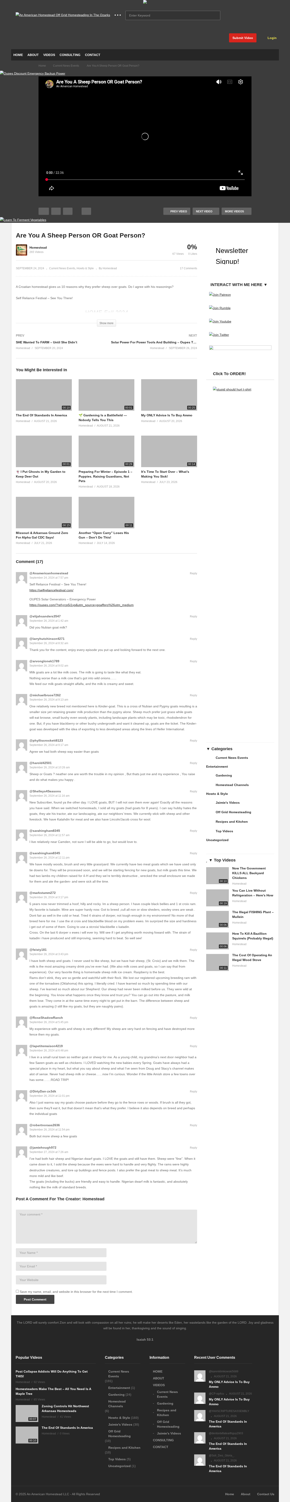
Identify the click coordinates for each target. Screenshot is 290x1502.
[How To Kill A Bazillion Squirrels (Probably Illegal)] (217, 940)
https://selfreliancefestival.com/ (51, 590)
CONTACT (92, 55)
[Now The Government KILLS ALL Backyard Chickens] (217, 875)
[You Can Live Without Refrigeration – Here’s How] (217, 897)
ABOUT (33, 55)
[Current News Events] (209, 759)
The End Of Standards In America (41, 415)
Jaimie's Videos (228, 802)
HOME (18, 55)
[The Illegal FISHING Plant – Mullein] (217, 919)
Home (229, 1494)
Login (272, 38)
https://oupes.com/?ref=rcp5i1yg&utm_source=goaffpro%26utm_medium (81, 605)
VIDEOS (49, 55)
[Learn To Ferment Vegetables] (23, 220)
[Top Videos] (209, 833)
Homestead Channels (232, 785)
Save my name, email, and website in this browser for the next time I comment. (76, 1291)
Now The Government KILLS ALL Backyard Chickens (249, 873)
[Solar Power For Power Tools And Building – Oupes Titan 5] (154, 346)
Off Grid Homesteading (233, 812)
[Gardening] (209, 777)
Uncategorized (217, 840)
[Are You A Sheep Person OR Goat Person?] (44, 395)
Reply (193, 573)
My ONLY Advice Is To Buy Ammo (166, 415)
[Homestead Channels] (209, 786)
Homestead (38, 247)
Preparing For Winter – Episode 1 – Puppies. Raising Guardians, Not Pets (105, 476)
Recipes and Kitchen (232, 821)
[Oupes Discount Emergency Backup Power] (32, 73)
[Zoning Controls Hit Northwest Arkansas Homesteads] (27, 1413)
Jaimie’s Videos (169, 1433)
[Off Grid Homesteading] (209, 814)
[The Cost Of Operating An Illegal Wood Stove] (217, 962)
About (245, 1494)
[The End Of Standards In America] (27, 1435)
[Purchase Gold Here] (145, 2)
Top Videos (224, 831)
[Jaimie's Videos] (209, 804)
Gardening (224, 775)
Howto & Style (85, 268)
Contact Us (265, 1494)
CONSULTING (70, 55)
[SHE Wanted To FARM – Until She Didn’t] (59, 346)
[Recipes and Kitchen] (209, 823)
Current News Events (62, 268)
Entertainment (217, 766)
